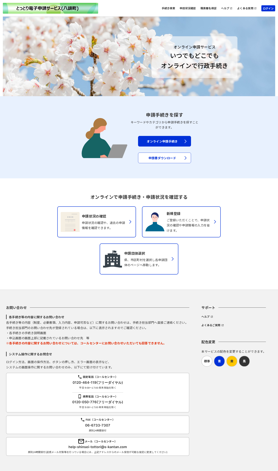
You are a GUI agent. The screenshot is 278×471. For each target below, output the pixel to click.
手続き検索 (168, 8)
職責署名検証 (208, 8)
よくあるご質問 (210, 325)
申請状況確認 (188, 8)
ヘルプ (225, 8)
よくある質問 (245, 8)
